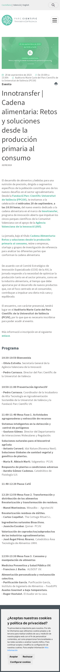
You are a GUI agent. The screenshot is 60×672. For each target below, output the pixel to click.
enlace (6, 335)
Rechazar (28, 656)
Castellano (6, 5)
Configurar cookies (20, 662)
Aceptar (14, 656)
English (26, 5)
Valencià (17, 5)
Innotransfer (49, 211)
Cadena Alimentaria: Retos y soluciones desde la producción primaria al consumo (29, 239)
